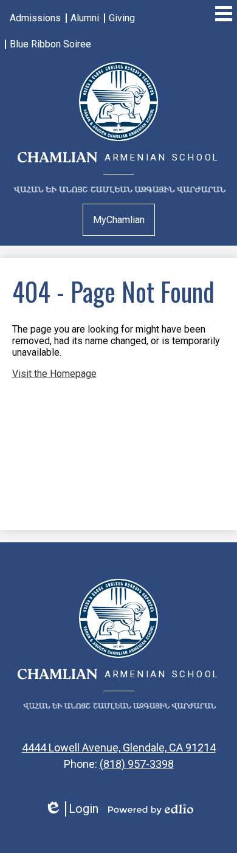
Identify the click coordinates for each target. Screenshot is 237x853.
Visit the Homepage (54, 373)
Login (71, 809)
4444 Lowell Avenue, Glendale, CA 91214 (119, 747)
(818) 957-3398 (137, 764)
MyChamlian (119, 220)
